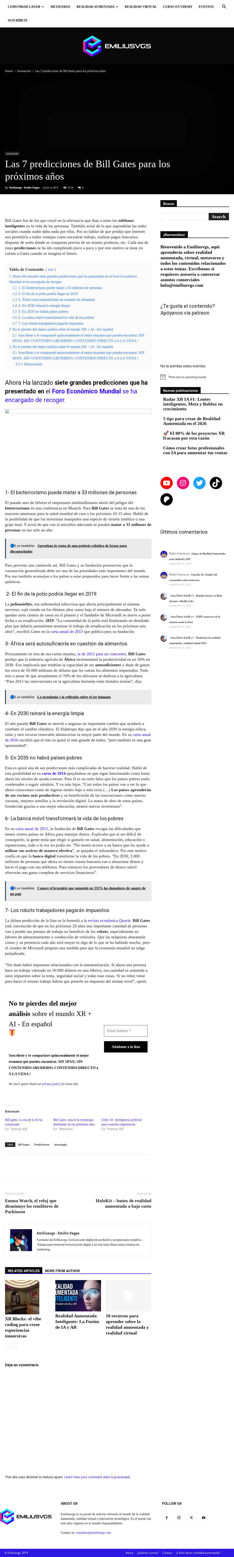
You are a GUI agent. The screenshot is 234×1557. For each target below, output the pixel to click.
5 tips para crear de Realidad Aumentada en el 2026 (191, 421)
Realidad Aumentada (95, 6)
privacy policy (51, 1084)
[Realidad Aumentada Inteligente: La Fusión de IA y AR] (78, 1295)
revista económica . (110, 920)
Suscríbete (18, 20)
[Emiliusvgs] (117, 46)
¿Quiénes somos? (148, 1553)
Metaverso (60, 6)
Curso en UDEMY (177, 6)
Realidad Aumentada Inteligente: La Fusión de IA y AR (77, 1321)
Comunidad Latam (24, 6)
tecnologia (60, 1144)
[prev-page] (8, 1345)
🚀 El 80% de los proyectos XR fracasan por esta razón (194, 435)
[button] (223, 7)
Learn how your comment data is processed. (97, 1477)
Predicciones (41, 1144)
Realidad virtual (141, 6)
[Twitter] (191, 1518)
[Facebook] (166, 1518)
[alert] (194, 377)
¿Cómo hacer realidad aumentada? (198, 1553)
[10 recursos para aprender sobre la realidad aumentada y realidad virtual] (128, 1295)
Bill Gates (23, 1144)
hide (50, 269)
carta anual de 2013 (67, 631)
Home (9, 71)
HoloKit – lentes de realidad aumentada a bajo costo (123, 1203)
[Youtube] (203, 1518)
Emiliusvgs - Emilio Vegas (24, 187)
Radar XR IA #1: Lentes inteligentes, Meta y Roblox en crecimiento (193, 404)
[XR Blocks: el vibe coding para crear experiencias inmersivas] (28, 1297)
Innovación (24, 71)
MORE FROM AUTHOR (62, 1270)
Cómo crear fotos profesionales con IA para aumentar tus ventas (195, 450)
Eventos (206, 6)
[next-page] (15, 1345)
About (129, 1553)
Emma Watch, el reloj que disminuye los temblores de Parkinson (31, 1206)
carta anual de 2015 (32, 828)
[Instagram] (178, 1517)
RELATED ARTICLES (24, 1270)
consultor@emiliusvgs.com (93, 1532)
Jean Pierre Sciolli (180, 595)
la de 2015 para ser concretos (101, 654)
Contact (167, 1553)
